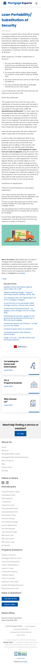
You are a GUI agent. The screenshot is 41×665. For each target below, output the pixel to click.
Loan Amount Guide (9, 532)
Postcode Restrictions (10, 508)
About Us (5, 450)
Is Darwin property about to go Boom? (18, 329)
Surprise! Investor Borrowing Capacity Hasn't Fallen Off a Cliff (18, 288)
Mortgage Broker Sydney (11, 454)
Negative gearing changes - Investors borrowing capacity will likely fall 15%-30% (19, 293)
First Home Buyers (8, 529)
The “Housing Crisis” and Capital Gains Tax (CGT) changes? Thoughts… (20, 299)
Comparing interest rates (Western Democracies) (17, 333)
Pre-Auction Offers (9, 515)
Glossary (5, 471)
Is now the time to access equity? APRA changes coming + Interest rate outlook (19, 304)
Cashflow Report (8, 575)
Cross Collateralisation (10, 565)
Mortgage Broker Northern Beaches (15, 457)
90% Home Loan (8, 539)
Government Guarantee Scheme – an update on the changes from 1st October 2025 (19, 311)
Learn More (8, 370)
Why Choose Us (8, 460)
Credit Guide (20, 658)
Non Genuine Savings (10, 522)
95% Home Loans (8, 542)
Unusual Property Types (11, 492)
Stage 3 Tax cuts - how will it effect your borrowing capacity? (19, 339)
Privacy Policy (7, 467)
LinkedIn (22, 273)
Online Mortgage (30, 626)
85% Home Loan (8, 535)
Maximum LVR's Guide (10, 582)
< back (4, 279)
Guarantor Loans (8, 505)
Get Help (20, 434)
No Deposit (6, 545)
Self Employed (7, 498)
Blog (3, 464)
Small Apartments (8, 495)
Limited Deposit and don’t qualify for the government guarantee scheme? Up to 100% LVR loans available (19, 318)
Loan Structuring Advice (11, 562)
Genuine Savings (8, 518)
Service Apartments (9, 525)
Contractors (6, 502)
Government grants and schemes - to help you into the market (20, 324)
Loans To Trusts (8, 568)
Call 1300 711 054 (10, 599)
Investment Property (9, 572)
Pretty (25, 662)
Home (4, 447)
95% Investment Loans (10, 588)
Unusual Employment (10, 512)
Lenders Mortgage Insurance (12, 585)
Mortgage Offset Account (12, 558)
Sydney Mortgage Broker (20, 629)
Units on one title (8, 578)
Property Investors (8, 555)
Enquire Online (9, 604)
